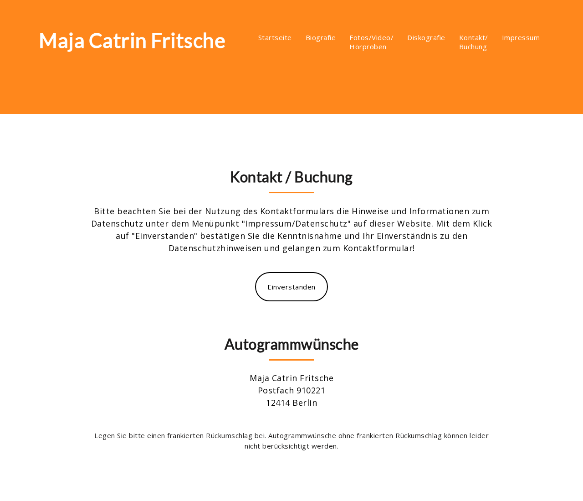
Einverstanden (291, 286)
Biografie (321, 37)
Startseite (275, 37)
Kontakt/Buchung (473, 42)
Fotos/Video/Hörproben (371, 42)
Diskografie (426, 37)
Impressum (521, 37)
